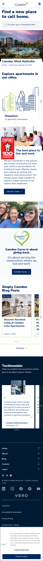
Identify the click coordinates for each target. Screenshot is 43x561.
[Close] (40, 530)
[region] (21, 544)
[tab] (7, 57)
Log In (4, 469)
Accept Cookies (21, 556)
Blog (4, 459)
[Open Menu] (3, 3)
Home (4, 448)
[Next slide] (41, 101)
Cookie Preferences (21, 550)
